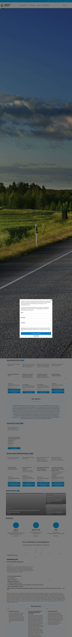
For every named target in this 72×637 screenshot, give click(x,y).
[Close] (51, 300)
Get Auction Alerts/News (36, 333)
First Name (23, 317)
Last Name (23, 322)
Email (22, 312)
